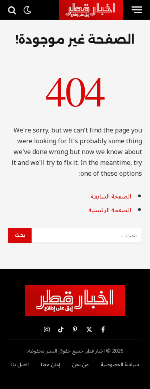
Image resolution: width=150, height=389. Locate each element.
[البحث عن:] (86, 235)
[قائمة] (137, 10)
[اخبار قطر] (91, 10)
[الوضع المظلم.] (27, 10)
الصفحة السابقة (111, 196)
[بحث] (13, 10)
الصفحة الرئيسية (109, 210)
